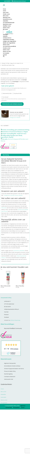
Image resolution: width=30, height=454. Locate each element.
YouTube (6, 312)
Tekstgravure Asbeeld (15, 117)
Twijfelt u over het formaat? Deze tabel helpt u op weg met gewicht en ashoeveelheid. (13, 99)
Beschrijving (6, 155)
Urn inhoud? (5, 97)
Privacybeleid (16, 407)
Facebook (6, 317)
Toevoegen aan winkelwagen (12, 104)
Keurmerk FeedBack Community (13, 328)
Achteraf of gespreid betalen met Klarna (14, 368)
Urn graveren (4, 403)
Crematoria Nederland (9, 376)
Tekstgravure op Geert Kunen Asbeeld (13, 195)
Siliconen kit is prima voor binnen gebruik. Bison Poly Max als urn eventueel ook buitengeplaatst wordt (13, 89)
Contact (22, 407)
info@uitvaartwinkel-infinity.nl (11, 309)
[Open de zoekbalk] (3, 56)
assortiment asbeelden (18, 250)
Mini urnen (3, 391)
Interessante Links (8, 379)
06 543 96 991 (7, 306)
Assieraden (3, 397)
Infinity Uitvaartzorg (15, 320)
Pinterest (6, 314)
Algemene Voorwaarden (10, 363)
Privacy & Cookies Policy (10, 371)
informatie (3, 207)
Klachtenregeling (8, 374)
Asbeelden (3, 394)
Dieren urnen (4, 400)
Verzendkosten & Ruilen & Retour (12, 366)
